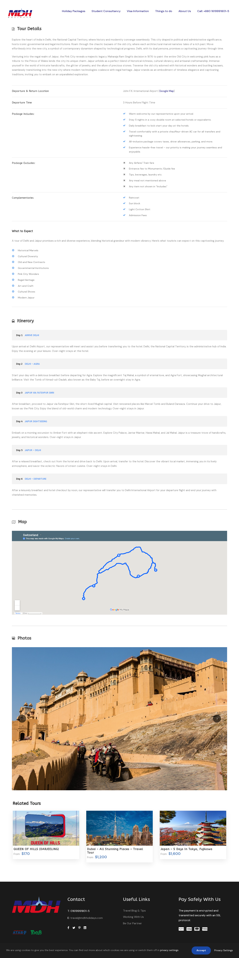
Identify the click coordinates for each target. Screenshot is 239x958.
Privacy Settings (223, 950)
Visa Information (138, 11)
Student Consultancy (106, 11)
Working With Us (133, 917)
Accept (201, 950)
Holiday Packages (73, 11)
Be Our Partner (132, 923)
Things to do (163, 11)
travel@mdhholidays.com (86, 918)
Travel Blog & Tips (134, 910)
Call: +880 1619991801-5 (213, 11)
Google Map (166, 91)
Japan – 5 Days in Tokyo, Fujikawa (186, 849)
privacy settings (169, 950)
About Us (184, 11)
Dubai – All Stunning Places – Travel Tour (115, 850)
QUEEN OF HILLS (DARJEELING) (36, 849)
